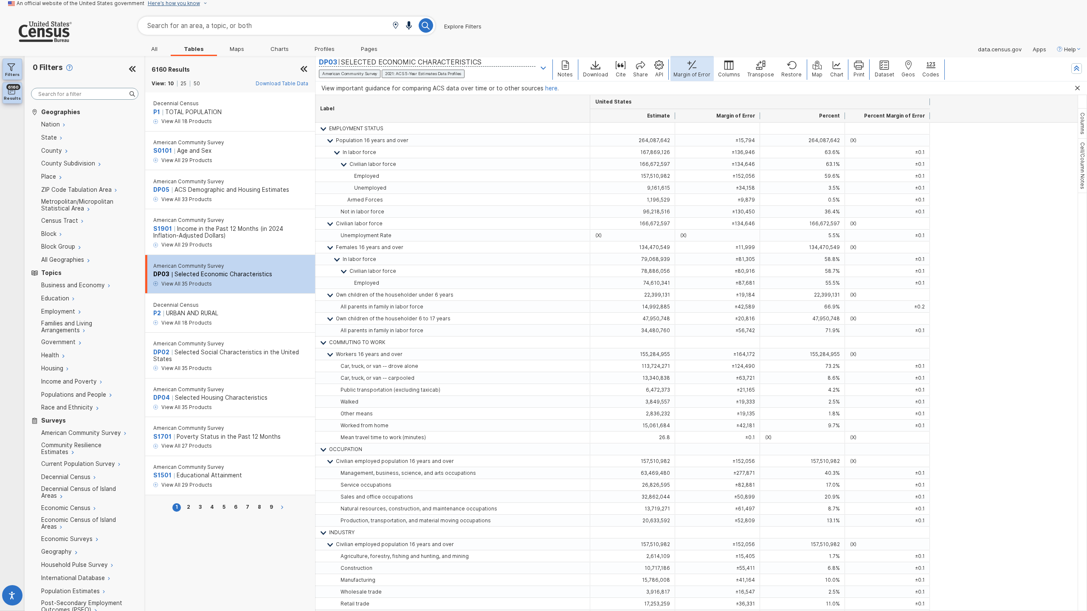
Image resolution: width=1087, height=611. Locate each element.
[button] (395, 26)
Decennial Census (176, 104)
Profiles (325, 48)
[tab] (1082, 123)
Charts (279, 48)
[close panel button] (304, 69)
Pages (369, 48)
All (154, 48)
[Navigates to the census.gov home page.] (36, 38)
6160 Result (171, 69)
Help (1070, 49)
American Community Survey (188, 143)
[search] (84, 94)
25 (183, 84)
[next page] (283, 507)
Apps (1039, 49)
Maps (237, 48)
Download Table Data (282, 84)
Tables (194, 48)
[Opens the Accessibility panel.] (12, 597)
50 (197, 84)
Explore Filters (463, 26)
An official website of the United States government (80, 3)
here (551, 88)
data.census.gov (1000, 49)
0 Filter (48, 67)
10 (171, 84)
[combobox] (286, 26)
